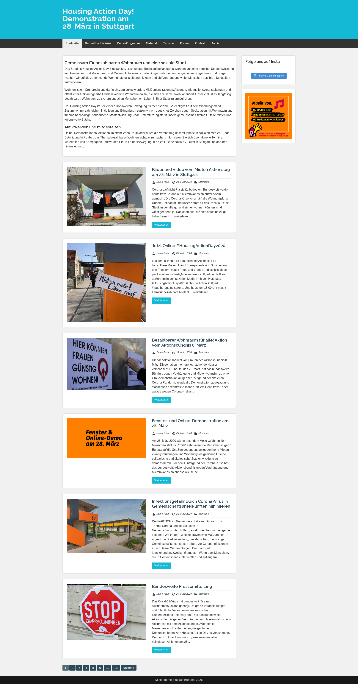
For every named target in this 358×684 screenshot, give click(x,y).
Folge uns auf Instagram (271, 75)
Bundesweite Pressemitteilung (182, 586)
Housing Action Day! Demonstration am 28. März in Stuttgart (98, 18)
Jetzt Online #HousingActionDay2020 (188, 245)
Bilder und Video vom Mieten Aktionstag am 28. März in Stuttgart (191, 172)
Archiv (215, 43)
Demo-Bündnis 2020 (98, 43)
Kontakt (200, 43)
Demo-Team (162, 181)
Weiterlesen (161, 224)
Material (151, 43)
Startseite (72, 43)
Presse (184, 43)
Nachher (128, 667)
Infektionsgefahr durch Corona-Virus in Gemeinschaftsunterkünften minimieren (191, 504)
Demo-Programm (128, 43)
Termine (168, 43)
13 (116, 667)
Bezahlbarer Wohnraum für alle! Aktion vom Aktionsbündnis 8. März (189, 342)
